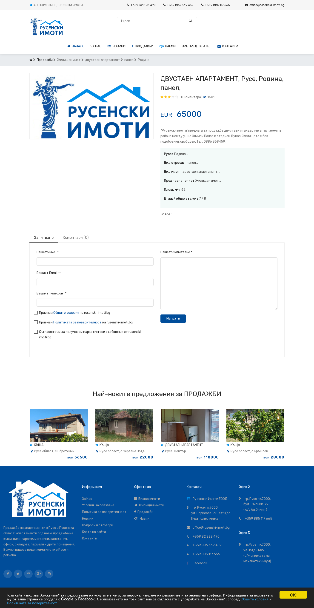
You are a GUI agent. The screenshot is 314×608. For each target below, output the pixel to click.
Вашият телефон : (51, 293)
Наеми (170, 46)
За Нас (87, 499)
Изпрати (173, 318)
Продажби (143, 46)
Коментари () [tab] (75, 237)
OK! (293, 595)
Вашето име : (48, 252)
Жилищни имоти (150, 505)
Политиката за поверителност (32, 602)
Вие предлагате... (196, 46)
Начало (77, 46)
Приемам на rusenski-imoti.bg (74, 313)
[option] (91, 106)
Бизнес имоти (148, 499)
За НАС (96, 46)
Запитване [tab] (44, 237)
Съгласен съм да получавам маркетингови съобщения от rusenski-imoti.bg (90, 334)
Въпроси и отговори (97, 525)
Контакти (229, 46)
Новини (118, 46)
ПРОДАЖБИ (202, 394)
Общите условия (254, 599)
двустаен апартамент (183, 445)
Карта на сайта (94, 532)
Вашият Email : (49, 273)
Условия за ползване (98, 505)
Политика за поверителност (104, 512)
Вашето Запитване (176, 252)
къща (38, 445)
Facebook (199, 563)
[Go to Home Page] (30, 60)
